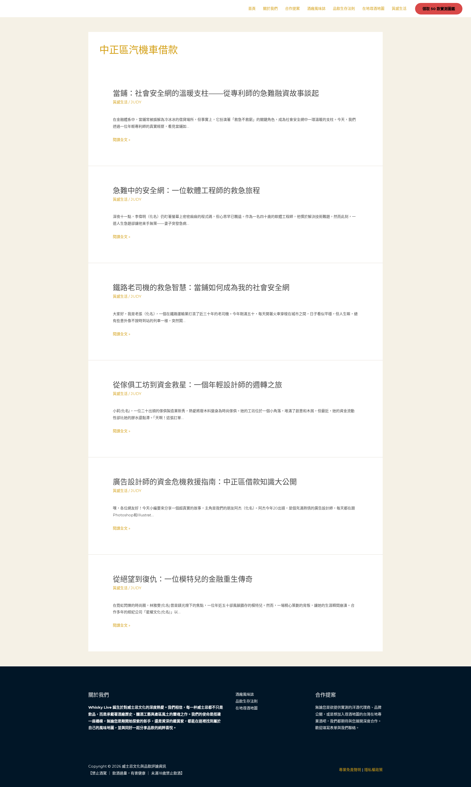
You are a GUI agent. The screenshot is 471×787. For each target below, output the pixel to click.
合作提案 (292, 8)
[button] (438, 8)
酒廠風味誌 (316, 8)
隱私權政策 (373, 769)
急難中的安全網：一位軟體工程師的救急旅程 (186, 190)
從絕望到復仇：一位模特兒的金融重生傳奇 (183, 579)
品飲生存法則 (344, 8)
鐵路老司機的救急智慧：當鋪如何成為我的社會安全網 (201, 287)
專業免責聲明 (350, 769)
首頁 (252, 8)
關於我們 (270, 8)
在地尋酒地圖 (373, 8)
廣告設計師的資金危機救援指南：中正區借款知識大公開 (205, 481)
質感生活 (399, 8)
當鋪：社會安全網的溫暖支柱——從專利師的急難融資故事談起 (216, 93)
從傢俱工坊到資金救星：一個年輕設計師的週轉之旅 (197, 384)
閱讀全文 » (121, 139)
